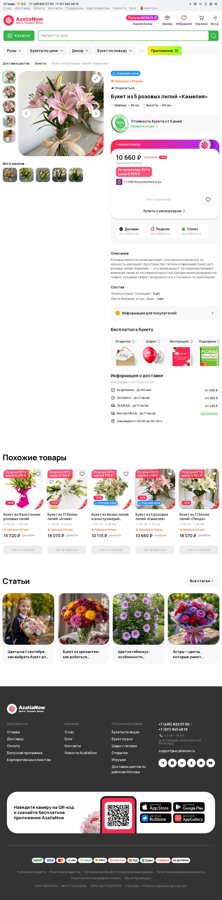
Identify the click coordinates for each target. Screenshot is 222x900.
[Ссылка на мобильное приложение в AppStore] (155, 807)
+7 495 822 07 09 (41, 4)
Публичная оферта (31, 872)
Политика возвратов (65, 872)
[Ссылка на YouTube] (210, 763)
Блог (133, 8)
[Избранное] (208, 200)
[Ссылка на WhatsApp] (201, 763)
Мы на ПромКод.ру (137, 878)
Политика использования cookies (96, 878)
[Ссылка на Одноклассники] (191, 763)
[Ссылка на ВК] (182, 763)
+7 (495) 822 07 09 (173, 724)
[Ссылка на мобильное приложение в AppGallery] (189, 818)
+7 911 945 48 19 (66, 4)
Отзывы (9, 4)
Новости (119, 8)
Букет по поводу (112, 50)
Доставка (22, 8)
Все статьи (200, 580)
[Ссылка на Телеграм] (162, 763)
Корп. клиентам (98, 8)
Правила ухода (142, 126)
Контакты (55, 8)
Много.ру (151, 8)
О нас (7, 8)
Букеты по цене (44, 50)
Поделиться (125, 88)
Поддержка (74, 8)
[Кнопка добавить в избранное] (38, 474)
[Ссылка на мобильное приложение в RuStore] (155, 818)
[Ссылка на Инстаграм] (172, 763)
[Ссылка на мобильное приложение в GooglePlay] (189, 807)
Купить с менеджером (162, 210)
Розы (11, 50)
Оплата (39, 8)
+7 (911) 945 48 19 (173, 729)
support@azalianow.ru (176, 750)
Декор (77, 50)
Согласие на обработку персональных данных (118, 872)
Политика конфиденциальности (181, 872)
